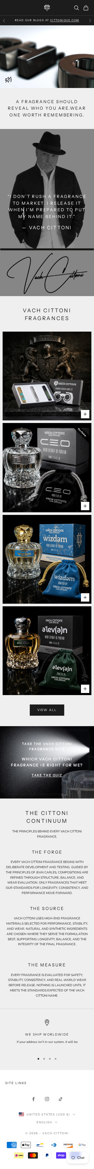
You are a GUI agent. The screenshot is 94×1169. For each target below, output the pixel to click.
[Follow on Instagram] (47, 1099)
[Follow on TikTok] (60, 1099)
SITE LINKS (16, 1083)
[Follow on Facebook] (33, 1099)
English (44, 1122)
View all (47, 710)
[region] (47, 1034)
